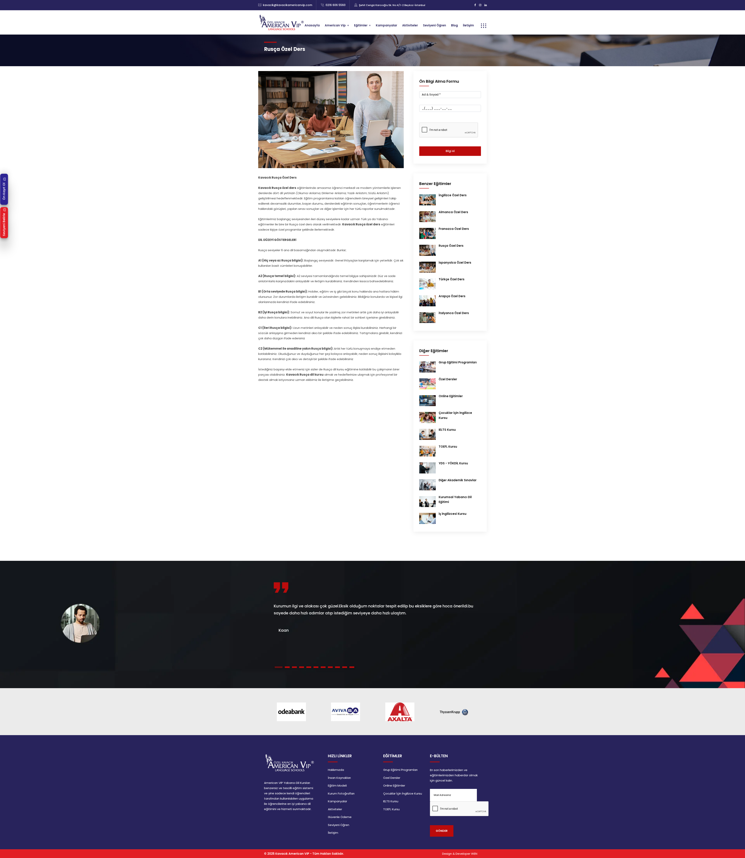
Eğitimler (360, 25)
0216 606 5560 (336, 5)
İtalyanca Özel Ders (454, 313)
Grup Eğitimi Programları (458, 362)
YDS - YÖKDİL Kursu (453, 463)
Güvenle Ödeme (340, 817)
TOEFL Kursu (448, 447)
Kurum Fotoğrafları (341, 793)
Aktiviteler (410, 25)
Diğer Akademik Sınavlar (457, 480)
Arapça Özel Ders (452, 296)
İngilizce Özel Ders (453, 195)
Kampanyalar (386, 25)
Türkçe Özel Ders (451, 279)
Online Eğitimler (451, 396)
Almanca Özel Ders (453, 212)
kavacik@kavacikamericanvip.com (287, 5)
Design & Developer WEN (459, 854)
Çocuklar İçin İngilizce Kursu (402, 793)
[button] (278, 667)
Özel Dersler (448, 379)
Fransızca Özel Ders (454, 229)
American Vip (335, 25)
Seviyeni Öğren (434, 25)
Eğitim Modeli (337, 785)
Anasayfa (312, 25)
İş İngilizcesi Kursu (452, 514)
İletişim (468, 25)
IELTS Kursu (447, 430)
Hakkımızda (336, 770)
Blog (454, 25)
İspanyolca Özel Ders (455, 263)
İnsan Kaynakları (339, 778)
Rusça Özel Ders (451, 246)
